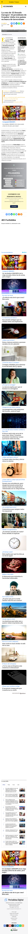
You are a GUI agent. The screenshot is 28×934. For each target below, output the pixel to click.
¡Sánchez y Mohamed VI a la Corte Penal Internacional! (11, 830)
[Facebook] (12, 23)
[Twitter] (14, 23)
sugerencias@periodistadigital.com (14, 908)
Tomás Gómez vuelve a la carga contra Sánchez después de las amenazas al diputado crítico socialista (12, 843)
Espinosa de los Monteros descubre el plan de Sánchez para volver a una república (11, 820)
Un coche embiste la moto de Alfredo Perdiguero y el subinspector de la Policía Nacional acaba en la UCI (11, 790)
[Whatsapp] (19, 23)
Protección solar (8, 186)
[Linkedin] (16, 23)
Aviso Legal (14, 911)
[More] (12, 26)
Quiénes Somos (14, 918)
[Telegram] (21, 23)
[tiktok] (12, 926)
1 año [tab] (18, 784)
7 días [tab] (8, 784)
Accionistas (14, 919)
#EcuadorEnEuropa (20, 97)
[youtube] (10, 926)
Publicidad (14, 916)
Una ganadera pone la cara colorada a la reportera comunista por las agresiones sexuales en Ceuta (11, 814)
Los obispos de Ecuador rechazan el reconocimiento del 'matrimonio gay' (22, 63)
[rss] (23, 926)
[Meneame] (24, 23)
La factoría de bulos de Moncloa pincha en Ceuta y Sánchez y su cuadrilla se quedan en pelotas (11, 825)
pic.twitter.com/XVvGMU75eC (10, 99)
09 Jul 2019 (3, 24)
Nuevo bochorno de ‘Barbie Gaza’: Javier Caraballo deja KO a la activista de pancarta (11, 795)
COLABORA (14, 206)
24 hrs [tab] (4, 784)
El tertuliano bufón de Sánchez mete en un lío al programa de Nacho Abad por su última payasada (11, 808)
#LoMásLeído (6, 91)
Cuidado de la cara (8, 178)
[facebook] (5, 926)
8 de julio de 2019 (18, 102)
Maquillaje (8, 180)
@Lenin (18, 91)
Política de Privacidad (14, 913)
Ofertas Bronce (19, 185)
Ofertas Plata (19, 184)
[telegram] (18, 926)
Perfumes (8, 184)
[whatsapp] (20, 926)
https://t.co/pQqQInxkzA (9, 97)
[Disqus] (14, 716)
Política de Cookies (14, 915)
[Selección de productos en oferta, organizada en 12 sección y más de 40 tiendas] (14, 165)
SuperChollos (19, 180)
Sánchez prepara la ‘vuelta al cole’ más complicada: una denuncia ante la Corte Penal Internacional (11, 837)
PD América (4, 23)
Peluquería (8, 182)
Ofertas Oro (19, 182)
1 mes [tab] (13, 784)
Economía (8, 6)
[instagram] (15, 926)
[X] (7, 926)
